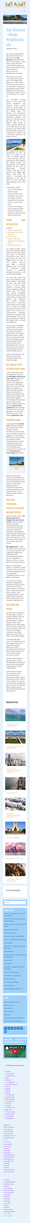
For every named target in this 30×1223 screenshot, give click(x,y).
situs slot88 (7, 1203)
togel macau (7, 1152)
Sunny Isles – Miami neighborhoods (12, 725)
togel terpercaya (8, 1209)
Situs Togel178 (8, 1216)
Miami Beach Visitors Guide (15, 858)
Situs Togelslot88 (9, 1095)
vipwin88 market (9, 1097)
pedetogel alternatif (9, 1211)
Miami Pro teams (9, 1005)
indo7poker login (8, 1131)
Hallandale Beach (12, 793)
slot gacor (6, 1148)
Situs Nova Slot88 (8, 1184)
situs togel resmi (8, 1129)
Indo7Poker (7, 1197)
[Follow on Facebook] (5, 1028)
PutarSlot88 (7, 1142)
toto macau (8, 1103)
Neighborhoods (11, 49)
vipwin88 (7, 1086)
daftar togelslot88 (10, 1099)
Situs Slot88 (7, 1214)
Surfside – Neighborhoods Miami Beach (15, 747)
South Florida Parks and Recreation (14, 1018)
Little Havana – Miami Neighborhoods (13, 880)
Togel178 (6, 1167)
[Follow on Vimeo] (21, 1028)
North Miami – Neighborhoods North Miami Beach (13, 815)
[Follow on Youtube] (5, 1031)
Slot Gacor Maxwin (10, 1112)
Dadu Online (7, 1194)
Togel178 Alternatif (9, 1157)
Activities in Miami (9, 1011)
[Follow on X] (8, 1028)
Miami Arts (7, 1015)
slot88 (5, 1140)
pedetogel (7, 1163)
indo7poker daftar (9, 1138)
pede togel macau (9, 1159)
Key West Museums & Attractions (13, 1021)
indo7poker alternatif (10, 1135)
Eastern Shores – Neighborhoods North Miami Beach (13, 770)
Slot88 (7, 1078)
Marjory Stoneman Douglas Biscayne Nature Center (16, 241)
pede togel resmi (8, 1161)
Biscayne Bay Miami (14, 245)
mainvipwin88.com (10, 1076)
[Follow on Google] (15, 1028)
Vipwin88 (7, 1071)
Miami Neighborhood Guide (12, 1002)
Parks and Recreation (15, 230)
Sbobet (6, 1205)
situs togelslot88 (9, 1073)
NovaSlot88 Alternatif (10, 1182)
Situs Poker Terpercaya (11, 1084)
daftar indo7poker (9, 1127)
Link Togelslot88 (9, 1101)
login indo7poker (8, 1133)
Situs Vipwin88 (9, 1116)
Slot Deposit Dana (9, 1172)
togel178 (6, 1186)
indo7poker (8, 1080)
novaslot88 (8, 1105)
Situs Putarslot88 (9, 1114)
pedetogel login (9, 1118)
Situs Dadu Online (10, 1107)
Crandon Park (12, 236)
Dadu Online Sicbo (9, 1169)
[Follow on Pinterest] (18, 1028)
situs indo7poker (9, 1082)
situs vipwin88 (8, 1188)
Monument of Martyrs (13, 838)
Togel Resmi (8, 1110)
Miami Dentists (8, 1008)
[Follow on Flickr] (12, 1028)
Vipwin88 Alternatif (9, 1155)
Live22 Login (7, 1146)
